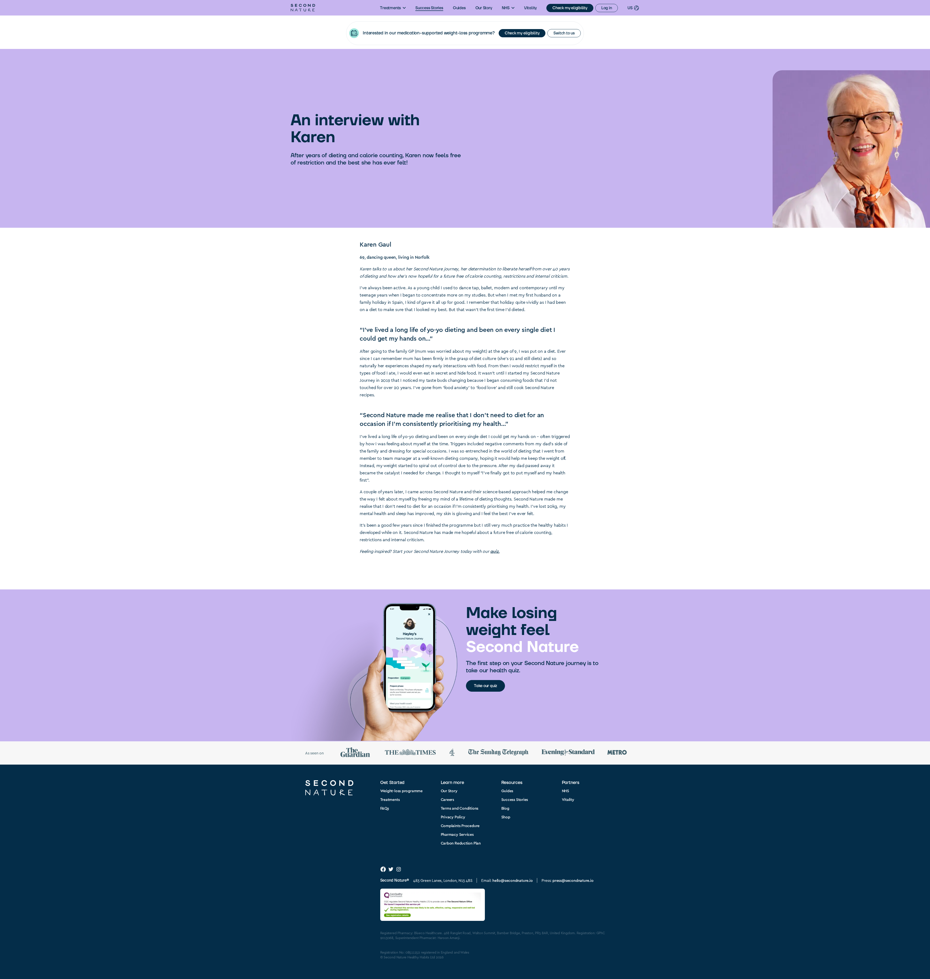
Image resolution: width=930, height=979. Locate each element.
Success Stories (429, 8)
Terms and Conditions (460, 808)
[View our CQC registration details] (432, 905)
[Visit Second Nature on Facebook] (383, 869)
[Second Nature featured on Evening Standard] (568, 753)
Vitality (530, 8)
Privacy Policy (453, 817)
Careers (447, 799)
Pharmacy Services (457, 834)
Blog (505, 808)
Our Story (483, 8)
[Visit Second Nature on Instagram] (399, 869)
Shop (505, 817)
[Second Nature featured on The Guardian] (355, 753)
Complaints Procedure (460, 825)
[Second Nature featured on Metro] (617, 753)
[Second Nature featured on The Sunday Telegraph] (498, 753)
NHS (506, 8)
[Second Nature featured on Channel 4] (452, 753)
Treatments (390, 8)
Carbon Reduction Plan (461, 843)
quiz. (494, 551)
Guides (459, 8)
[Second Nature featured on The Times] (410, 753)
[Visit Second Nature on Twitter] (391, 869)
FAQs (384, 808)
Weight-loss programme (401, 790)
